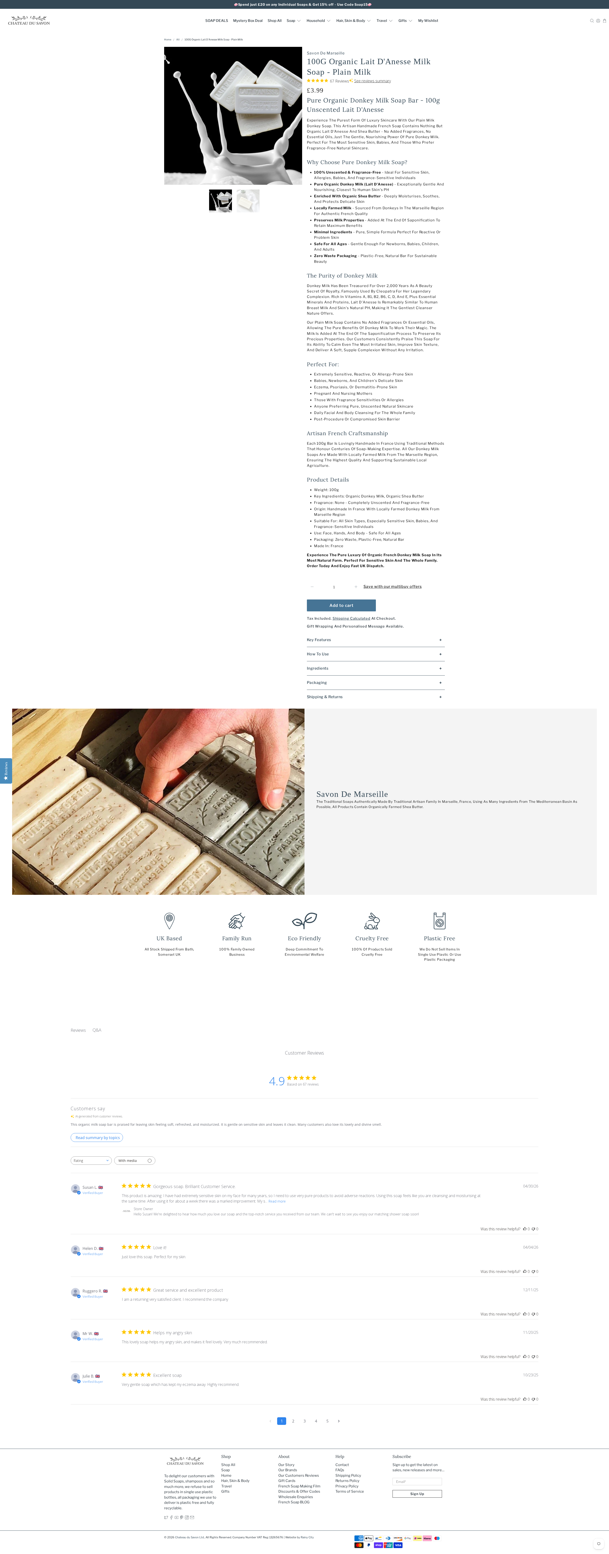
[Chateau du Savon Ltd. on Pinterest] (182, 1518)
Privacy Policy (347, 1486)
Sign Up (417, 1494)
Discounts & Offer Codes (299, 1491)
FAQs (339, 1470)
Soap (291, 21)
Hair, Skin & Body (350, 21)
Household (316, 21)
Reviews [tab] (78, 1030)
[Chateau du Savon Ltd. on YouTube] (177, 1518)
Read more (277, 1201)
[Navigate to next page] (338, 1421)
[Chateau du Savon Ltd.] (29, 20)
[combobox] (91, 1160)
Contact (342, 1465)
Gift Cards (286, 1481)
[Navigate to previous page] (270, 1421)
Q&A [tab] (97, 1030)
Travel (382, 21)
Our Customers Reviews (298, 1475)
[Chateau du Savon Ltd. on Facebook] (171, 1518)
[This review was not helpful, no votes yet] (533, 1229)
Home (167, 40)
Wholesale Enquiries (295, 1497)
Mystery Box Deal (248, 21)
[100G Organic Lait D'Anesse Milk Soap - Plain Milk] (233, 116)
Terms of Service (349, 1491)
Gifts (402, 21)
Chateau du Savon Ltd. (189, 1537)
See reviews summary (372, 80)
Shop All (275, 21)
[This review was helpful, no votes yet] (524, 1229)
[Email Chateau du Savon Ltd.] (192, 1518)
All (178, 40)
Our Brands (287, 1470)
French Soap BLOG (293, 1502)
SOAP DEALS (216, 21)
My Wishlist (428, 21)
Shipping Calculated (351, 618)
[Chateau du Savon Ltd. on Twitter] (166, 1518)
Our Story (286, 1465)
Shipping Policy (348, 1475)
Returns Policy (347, 1481)
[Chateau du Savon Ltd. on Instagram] (187, 1518)
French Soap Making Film (299, 1486)
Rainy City (307, 1537)
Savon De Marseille (326, 53)
